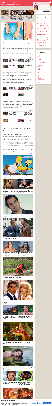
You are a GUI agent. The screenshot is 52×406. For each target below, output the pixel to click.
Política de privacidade (32, 3)
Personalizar (34, 403)
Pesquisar (46, 11)
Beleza (39, 55)
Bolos (39, 56)
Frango (39, 66)
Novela (39, 71)
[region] (26, 402)
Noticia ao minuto (8, 2)
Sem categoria (41, 79)
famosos (40, 63)
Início (23, 3)
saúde (39, 78)
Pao (39, 72)
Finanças (40, 65)
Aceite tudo (47, 403)
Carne (39, 58)
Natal (39, 68)
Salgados (40, 76)
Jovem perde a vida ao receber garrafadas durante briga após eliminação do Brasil (43, 39)
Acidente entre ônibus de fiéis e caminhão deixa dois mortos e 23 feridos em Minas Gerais (43, 22)
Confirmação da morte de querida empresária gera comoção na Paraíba (42, 44)
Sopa (39, 82)
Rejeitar (40, 403)
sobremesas (40, 81)
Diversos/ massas (41, 62)
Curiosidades (40, 59)
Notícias (39, 69)
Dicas (39, 61)
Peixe (39, 73)
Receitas (39, 75)
